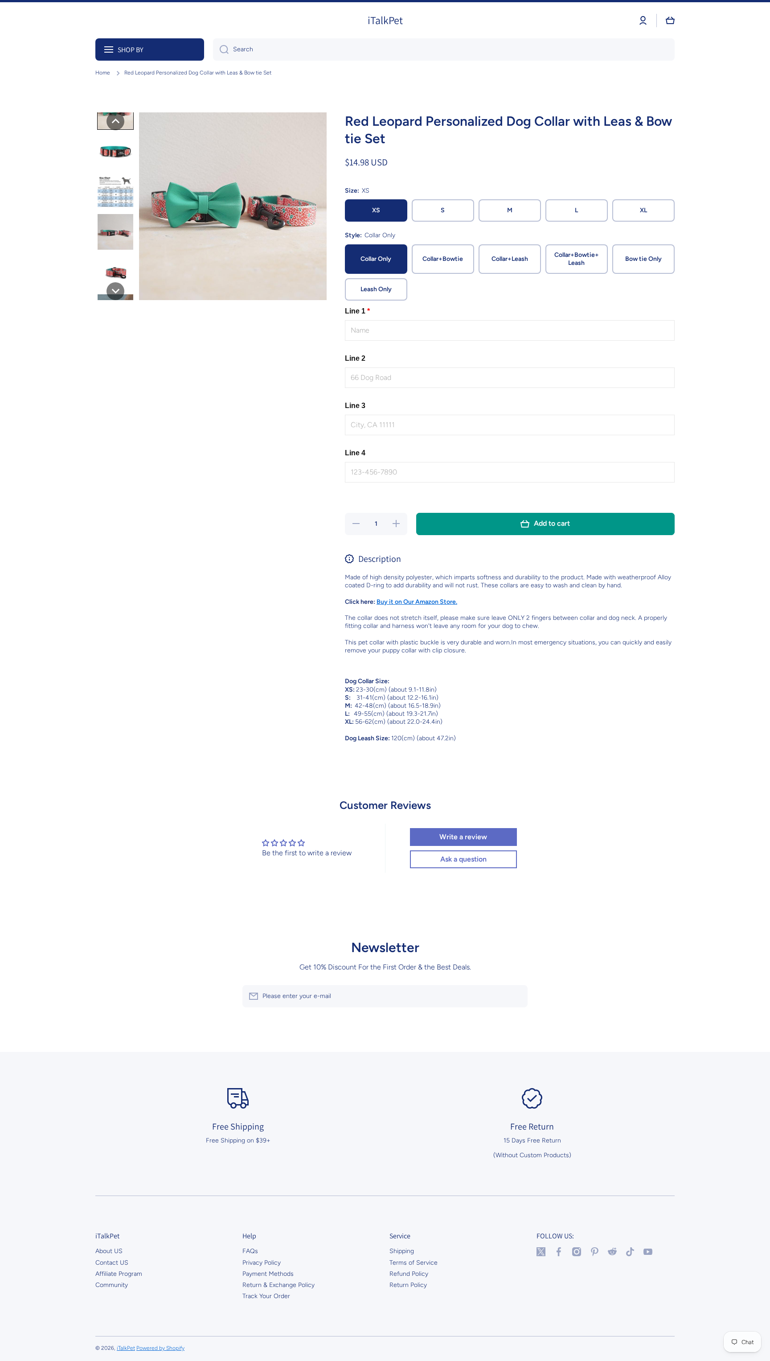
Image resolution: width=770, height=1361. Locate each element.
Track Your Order (266, 1296)
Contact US (111, 1262)
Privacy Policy (261, 1262)
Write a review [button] (463, 837)
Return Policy (408, 1285)
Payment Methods (268, 1274)
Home (102, 73)
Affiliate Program (118, 1274)
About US (109, 1251)
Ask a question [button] (463, 859)
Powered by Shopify (160, 1348)
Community (111, 1285)
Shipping (401, 1251)
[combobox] (444, 49)
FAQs (250, 1251)
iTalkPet (126, 1348)
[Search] (221, 49)
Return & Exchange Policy (278, 1285)
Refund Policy (408, 1274)
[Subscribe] (516, 996)
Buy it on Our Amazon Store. (417, 602)
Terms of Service (413, 1262)
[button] (670, 20)
